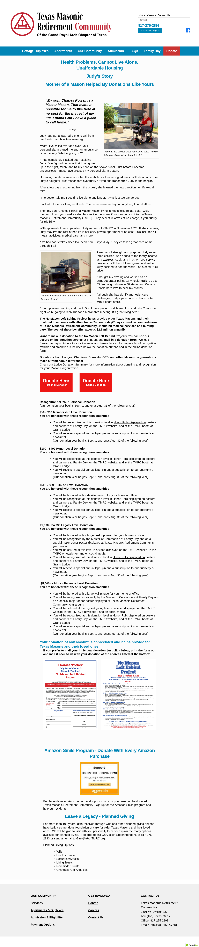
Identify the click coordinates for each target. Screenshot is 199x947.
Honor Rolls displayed (127, 498)
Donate (171, 51)
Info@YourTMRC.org (163, 924)
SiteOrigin (104, 941)
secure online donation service (61, 339)
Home (142, 15)
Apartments (63, 51)
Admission (116, 51)
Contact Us (164, 15)
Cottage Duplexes (35, 51)
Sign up (100, 805)
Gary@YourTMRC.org (90, 838)
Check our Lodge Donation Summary (64, 364)
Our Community (90, 51)
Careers (151, 15)
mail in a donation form (120, 339)
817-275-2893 (159, 920)
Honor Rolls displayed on (130, 422)
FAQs (134, 51)
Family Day (152, 51)
